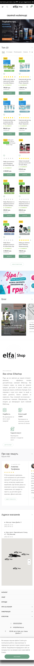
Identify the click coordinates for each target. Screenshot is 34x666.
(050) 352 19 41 (8, 537)
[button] (17, 552)
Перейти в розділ (31, 514)
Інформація (6, 611)
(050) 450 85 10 (8, 526)
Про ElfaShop (7, 607)
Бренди (4, 602)
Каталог (5, 592)
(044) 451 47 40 (8, 524)
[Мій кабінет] (27, 7)
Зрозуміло (17, 656)
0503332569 (17, 623)
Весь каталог (31, 47)
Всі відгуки (31, 453)
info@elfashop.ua (18, 627)
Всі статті (31, 299)
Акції (3, 597)
